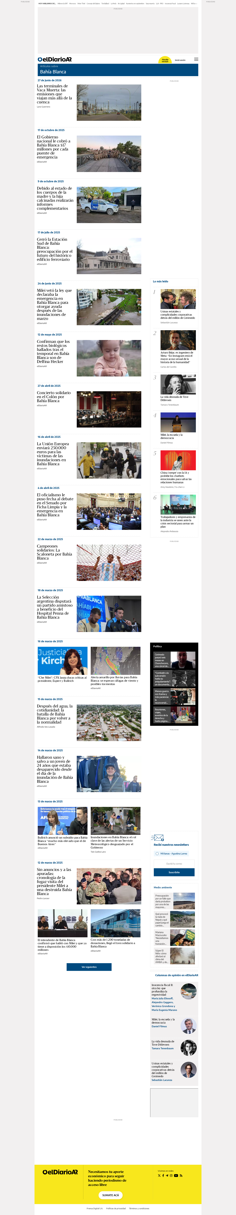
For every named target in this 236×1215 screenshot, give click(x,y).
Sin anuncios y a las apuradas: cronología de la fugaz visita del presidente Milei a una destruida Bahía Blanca (54, 881)
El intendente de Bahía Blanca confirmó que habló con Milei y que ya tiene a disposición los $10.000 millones (62, 945)
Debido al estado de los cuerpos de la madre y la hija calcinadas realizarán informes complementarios (55, 198)
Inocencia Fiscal (170, 3)
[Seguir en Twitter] (159, 1175)
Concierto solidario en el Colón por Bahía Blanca (54, 396)
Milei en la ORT (63, 3)
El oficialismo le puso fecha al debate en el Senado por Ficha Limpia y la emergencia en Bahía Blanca (55, 504)
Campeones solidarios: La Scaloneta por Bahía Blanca (54, 552)
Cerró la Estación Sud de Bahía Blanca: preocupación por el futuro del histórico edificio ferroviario (55, 249)
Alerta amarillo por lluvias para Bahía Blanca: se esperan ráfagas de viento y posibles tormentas (114, 680)
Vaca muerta (150, 3)
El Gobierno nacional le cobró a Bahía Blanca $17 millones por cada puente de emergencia (53, 147)
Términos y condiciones (139, 1208)
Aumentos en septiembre (135, 3)
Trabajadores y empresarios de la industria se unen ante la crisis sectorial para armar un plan (178, 521)
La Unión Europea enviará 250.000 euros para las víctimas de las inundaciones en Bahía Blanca (53, 453)
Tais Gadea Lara (98, 851)
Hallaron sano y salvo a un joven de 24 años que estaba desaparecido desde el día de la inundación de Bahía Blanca (55, 769)
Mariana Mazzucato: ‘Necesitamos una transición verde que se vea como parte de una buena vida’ (161, 938)
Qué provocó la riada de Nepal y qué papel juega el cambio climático (162, 920)
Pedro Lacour (43, 898)
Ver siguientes (89, 967)
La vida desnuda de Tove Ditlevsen (174, 398)
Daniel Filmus (167, 442)
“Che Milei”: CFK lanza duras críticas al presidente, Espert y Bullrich (62, 679)
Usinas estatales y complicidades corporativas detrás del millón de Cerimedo (178, 314)
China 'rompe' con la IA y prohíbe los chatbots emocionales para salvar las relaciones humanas (176, 477)
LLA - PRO (159, 3)
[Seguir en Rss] (181, 1175)
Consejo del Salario (93, 3)
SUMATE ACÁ (110, 1195)
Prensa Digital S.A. (95, 1208)
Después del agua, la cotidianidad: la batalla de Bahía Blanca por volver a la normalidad (55, 714)
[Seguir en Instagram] (171, 1175)
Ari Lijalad (121, 3)
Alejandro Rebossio (169, 531)
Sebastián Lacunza (169, 322)
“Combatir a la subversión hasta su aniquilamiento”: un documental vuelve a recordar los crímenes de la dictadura (163, 679)
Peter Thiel (81, 3)
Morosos (72, 3)
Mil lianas (194, 3)
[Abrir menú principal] (196, 59)
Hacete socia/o (165, 60)
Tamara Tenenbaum (170, 404)
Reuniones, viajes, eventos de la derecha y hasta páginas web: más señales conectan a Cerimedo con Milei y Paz (161, 715)
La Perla (113, 3)
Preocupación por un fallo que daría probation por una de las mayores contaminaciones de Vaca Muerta (163, 901)
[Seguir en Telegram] (167, 1175)
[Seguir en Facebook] (163, 1175)
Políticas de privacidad (116, 1208)
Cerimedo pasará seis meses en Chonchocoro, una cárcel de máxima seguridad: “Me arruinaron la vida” (161, 660)
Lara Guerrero (43, 106)
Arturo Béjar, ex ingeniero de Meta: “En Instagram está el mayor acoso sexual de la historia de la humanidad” (177, 357)
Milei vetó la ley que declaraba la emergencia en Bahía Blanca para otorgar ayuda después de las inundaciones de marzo (54, 304)
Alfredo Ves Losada (46, 726)
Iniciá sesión (180, 60)
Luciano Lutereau (183, 3)
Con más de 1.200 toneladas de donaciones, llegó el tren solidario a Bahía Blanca (113, 943)
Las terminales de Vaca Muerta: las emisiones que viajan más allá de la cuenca (54, 94)
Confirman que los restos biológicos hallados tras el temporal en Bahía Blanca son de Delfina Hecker (53, 351)
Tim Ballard (105, 3)
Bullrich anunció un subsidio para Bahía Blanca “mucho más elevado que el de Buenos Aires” (62, 841)
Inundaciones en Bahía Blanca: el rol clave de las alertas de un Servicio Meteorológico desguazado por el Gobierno (113, 842)
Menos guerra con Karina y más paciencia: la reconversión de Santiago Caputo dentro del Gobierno (162, 697)
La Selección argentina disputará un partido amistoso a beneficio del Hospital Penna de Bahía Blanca (55, 607)
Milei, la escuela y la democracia (172, 436)
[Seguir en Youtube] (176, 1175)
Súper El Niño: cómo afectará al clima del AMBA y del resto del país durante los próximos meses (161, 956)
